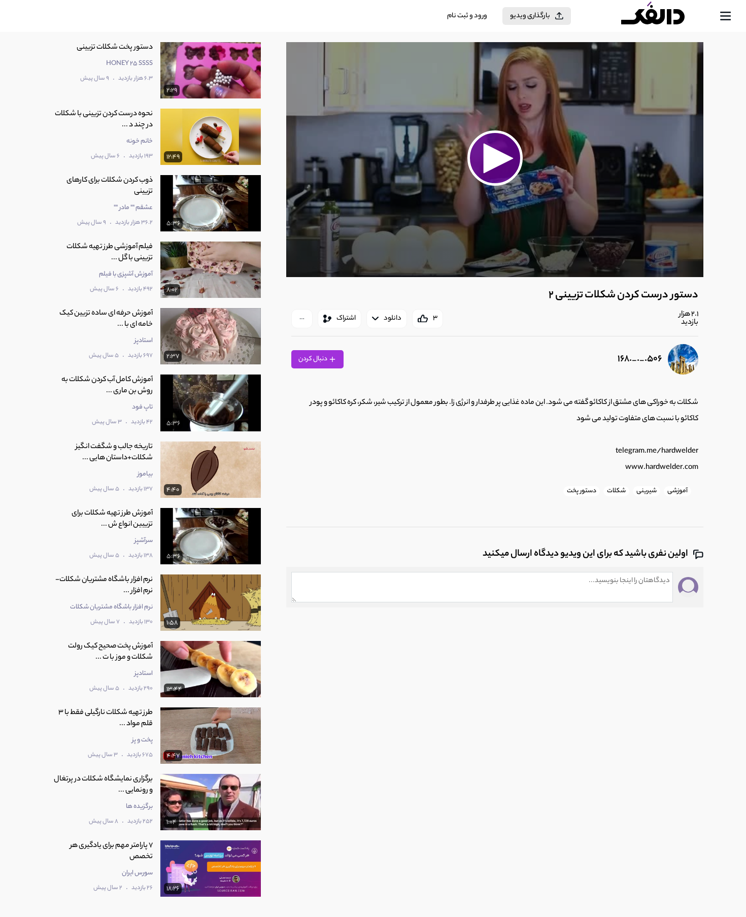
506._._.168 (640, 359)
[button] (494, 158)
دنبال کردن (313, 359)
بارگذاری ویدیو (530, 16)
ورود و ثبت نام (467, 16)
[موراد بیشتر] (302, 318)
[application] (494, 159)
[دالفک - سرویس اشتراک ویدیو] (661, 16)
